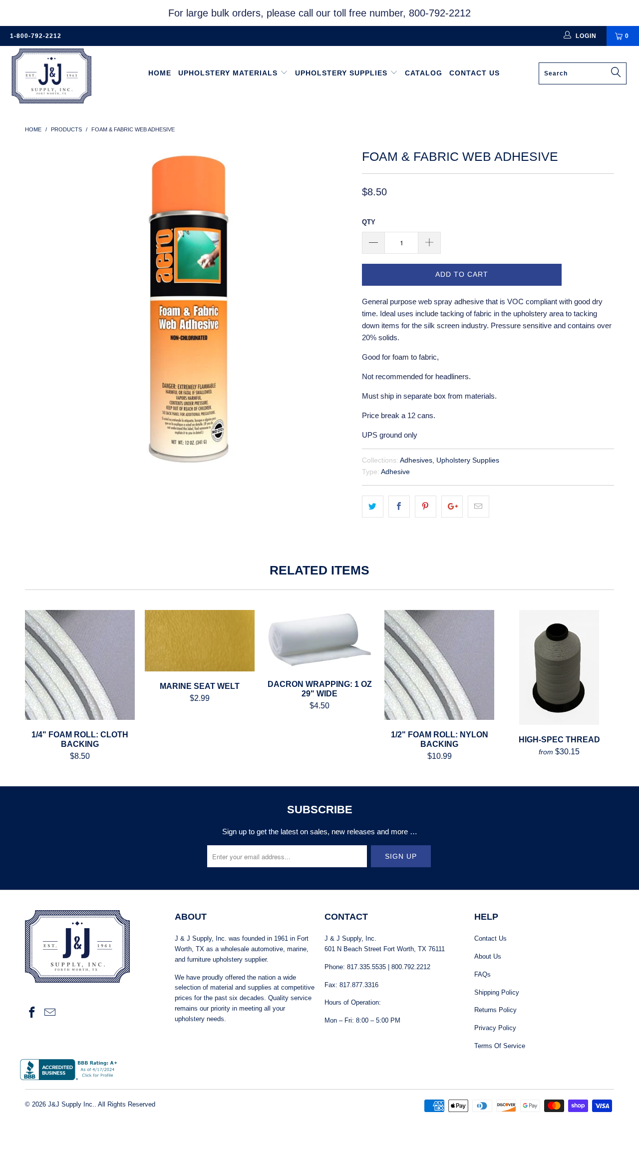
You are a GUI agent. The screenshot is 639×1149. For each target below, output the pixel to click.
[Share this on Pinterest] (425, 507)
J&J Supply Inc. (71, 1104)
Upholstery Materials (229, 73)
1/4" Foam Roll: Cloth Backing (80, 665)
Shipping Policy (496, 992)
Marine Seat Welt (200, 640)
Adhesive (395, 472)
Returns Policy (495, 1010)
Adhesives (416, 460)
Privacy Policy (495, 1028)
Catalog (423, 73)
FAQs (482, 974)
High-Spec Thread (559, 667)
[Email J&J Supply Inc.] (50, 1013)
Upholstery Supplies (342, 73)
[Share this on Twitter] (372, 507)
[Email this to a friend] (478, 507)
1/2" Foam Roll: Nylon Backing (439, 665)
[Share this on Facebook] (399, 507)
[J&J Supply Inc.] (56, 77)
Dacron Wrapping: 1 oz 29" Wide (319, 639)
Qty (368, 222)
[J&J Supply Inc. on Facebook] (32, 1013)
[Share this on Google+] (452, 507)
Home (159, 73)
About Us (487, 956)
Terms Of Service (499, 1046)
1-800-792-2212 (35, 35)
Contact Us (474, 73)
